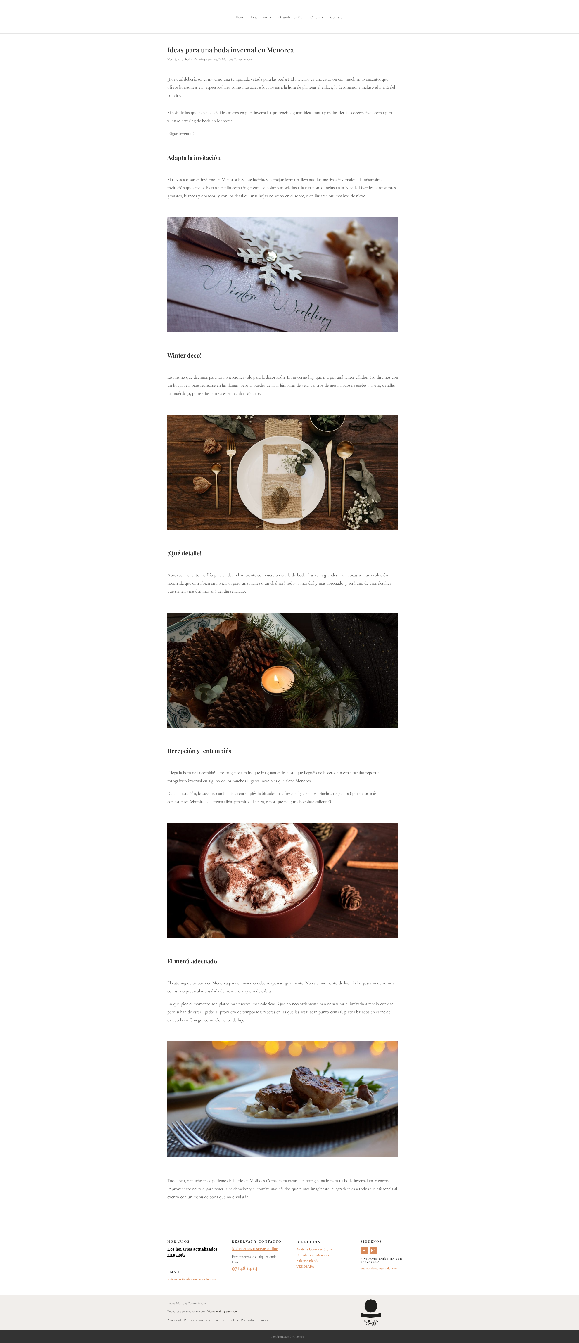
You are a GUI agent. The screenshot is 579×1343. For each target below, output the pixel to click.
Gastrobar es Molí (291, 17)
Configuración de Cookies (287, 1336)
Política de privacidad (197, 1320)
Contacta (336, 17)
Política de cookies (226, 1320)
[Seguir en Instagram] (373, 1250)
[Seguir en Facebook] (364, 1250)
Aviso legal (174, 1320)
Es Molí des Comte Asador (235, 59)
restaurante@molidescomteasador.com (191, 1279)
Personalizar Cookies (254, 1320)
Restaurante (259, 17)
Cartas (315, 17)
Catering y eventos (205, 59)
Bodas (188, 59)
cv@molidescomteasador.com (379, 1268)
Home (240, 17)
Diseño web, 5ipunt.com (222, 1311)
